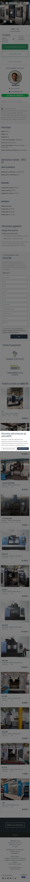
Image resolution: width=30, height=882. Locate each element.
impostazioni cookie (9, 448)
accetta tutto (22, 448)
